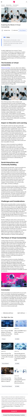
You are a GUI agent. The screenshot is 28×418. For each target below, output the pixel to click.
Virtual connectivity (5, 68)
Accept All (14, 411)
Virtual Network (15, 5)
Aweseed (3, 5)
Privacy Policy (17, 405)
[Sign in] (26, 2)
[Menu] (1, 2)
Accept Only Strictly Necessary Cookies (14, 415)
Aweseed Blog (8, 5)
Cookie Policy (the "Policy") (8, 405)
